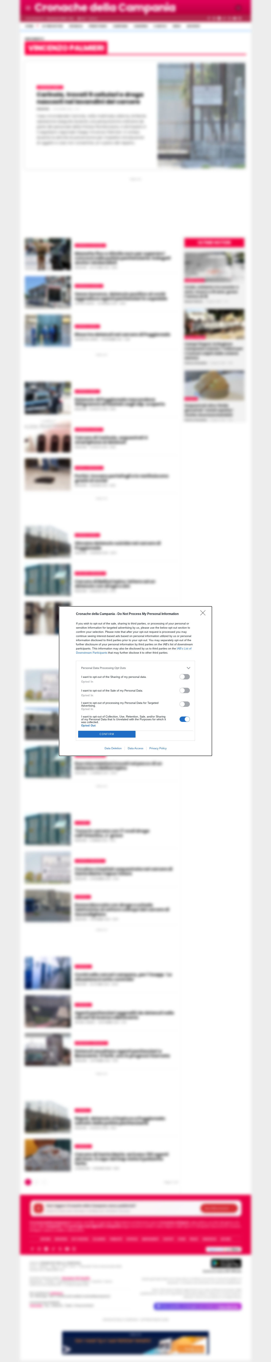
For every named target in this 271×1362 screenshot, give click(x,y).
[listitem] (135, 668)
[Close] (204, 614)
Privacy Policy (158, 748)
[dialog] (135, 681)
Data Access (135, 748)
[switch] (185, 676)
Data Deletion (113, 748)
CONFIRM (107, 734)
